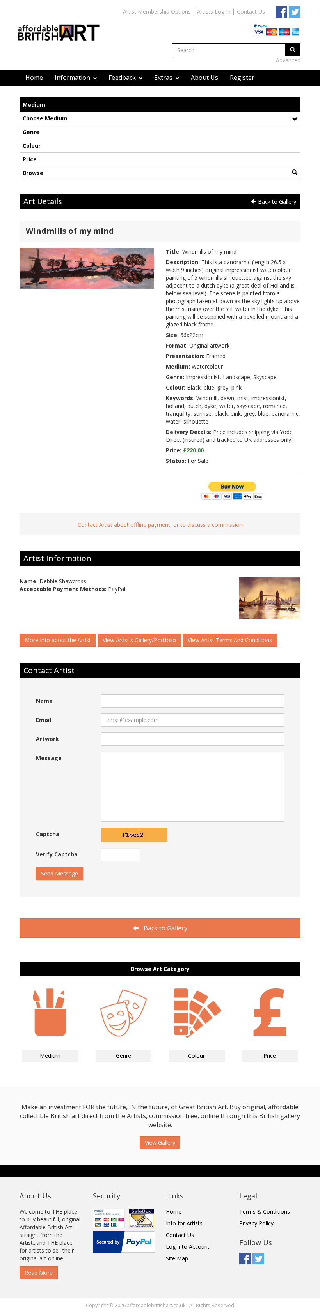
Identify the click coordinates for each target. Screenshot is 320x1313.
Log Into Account (188, 1246)
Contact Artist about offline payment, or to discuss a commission (160, 524)
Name (44, 700)
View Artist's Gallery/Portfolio (139, 640)
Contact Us (251, 11)
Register (242, 77)
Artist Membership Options (157, 11)
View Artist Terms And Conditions (230, 640)
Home (34, 77)
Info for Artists (184, 1223)
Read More (39, 1272)
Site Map (177, 1258)
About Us (204, 77)
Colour (32, 145)
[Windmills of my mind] (87, 267)
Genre (31, 132)
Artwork (47, 739)
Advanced (288, 60)
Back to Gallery (276, 201)
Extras (164, 77)
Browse (33, 172)
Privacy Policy (256, 1223)
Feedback (122, 77)
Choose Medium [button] (45, 118)
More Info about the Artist (58, 640)
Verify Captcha (57, 854)
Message (49, 758)
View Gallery (160, 1142)
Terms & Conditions (264, 1211)
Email (43, 720)
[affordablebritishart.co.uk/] (62, 26)
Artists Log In (214, 11)
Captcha (47, 834)
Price (30, 159)
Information (73, 77)
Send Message (59, 873)
